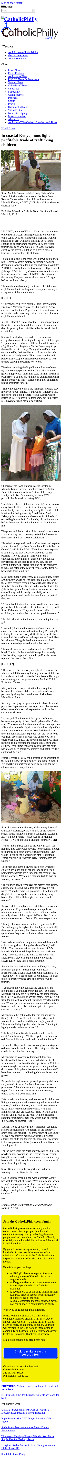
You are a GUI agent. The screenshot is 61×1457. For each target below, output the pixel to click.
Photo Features (16, 73)
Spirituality (14, 91)
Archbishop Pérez (17, 76)
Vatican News (15, 82)
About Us (13, 119)
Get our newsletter (18, 55)
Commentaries (16, 94)
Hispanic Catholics (18, 107)
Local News (14, 70)
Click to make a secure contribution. (30, 1353)
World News (8, 128)
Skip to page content (12, 2)
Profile (11, 103)
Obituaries (13, 88)
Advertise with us (17, 58)
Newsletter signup (17, 113)
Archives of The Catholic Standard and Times (32, 122)
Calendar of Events (18, 85)
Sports (11, 100)
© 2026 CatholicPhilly (13, 1454)
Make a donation (17, 116)
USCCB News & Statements (23, 79)
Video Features (16, 110)
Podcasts (12, 97)
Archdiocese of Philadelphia (23, 52)
